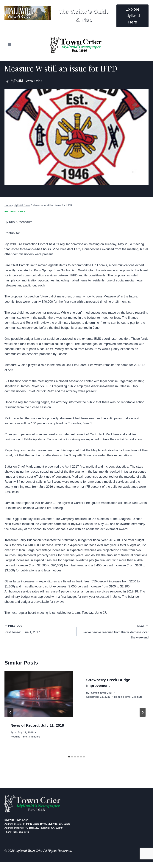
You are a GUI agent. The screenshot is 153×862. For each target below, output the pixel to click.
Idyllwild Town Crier (101, 692)
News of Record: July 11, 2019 (37, 725)
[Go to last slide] (10, 712)
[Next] (143, 712)
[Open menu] (9, 44)
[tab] (69, 757)
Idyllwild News (14, 211)
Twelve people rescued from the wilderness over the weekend (115, 631)
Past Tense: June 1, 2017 (22, 629)
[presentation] (38, 694)
